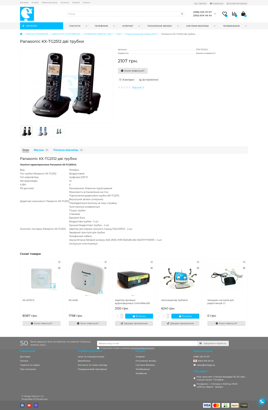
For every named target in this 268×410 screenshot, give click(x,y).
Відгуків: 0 (138, 87)
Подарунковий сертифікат (92, 369)
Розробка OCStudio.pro (35, 399)
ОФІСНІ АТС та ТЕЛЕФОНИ (66, 34)
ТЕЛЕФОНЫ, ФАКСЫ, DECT (98, 34)
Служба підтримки (90, 351)
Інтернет (127, 26)
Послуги (74, 26)
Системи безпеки (197, 26)
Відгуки (40, 150)
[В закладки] (59, 262)
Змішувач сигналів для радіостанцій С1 (220, 302)
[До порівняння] (59, 268)
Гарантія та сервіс (30, 365)
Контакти (64, 2)
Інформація (27, 351)
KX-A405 (73, 300)
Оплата (35, 2)
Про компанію (28, 369)
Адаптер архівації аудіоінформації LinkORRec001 (132, 302)
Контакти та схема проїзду (92, 365)
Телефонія (101, 26)
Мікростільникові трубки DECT (141, 34)
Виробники (84, 361)
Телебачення (231, 26)
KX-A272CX (28, 300)
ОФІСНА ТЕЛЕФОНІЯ (37, 34)
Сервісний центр (49, 2)
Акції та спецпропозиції (91, 356)
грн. (200, 3)
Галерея (76, 2)
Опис (25, 150)
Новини (86, 2)
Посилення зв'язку (159, 26)
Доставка (24, 2)
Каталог (141, 351)
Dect (119, 34)
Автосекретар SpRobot (174, 300)
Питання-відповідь (67, 150)
